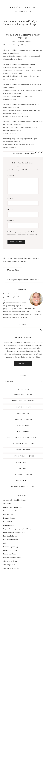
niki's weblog (23, 7)
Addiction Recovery (23, 395)
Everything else (23, 425)
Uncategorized (23, 480)
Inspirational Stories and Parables (23, 438)
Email (10, 210)
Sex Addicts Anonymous (12, 558)
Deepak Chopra (9, 518)
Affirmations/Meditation (23, 401)
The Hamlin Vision (10, 561)
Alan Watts (7, 504)
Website (10, 221)
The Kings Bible (9, 565)
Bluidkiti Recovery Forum (12, 507)
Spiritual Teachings (23, 474)
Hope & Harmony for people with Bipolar (18, 529)
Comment (11, 175)
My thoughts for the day (23, 444)
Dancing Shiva (8, 514)
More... (26, 318)
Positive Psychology (10, 547)
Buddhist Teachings (23, 419)
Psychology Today (10, 554)
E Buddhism (7, 522)
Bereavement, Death (23, 407)
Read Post (23, 363)
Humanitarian (23, 431)
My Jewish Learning (10, 540)
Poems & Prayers (23, 450)
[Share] (34, 152)
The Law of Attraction (11, 568)
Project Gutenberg (10, 550)
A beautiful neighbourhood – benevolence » (24, 280)
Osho (5, 543)
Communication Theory (11, 511)
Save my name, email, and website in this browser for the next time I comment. (22, 233)
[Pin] (41, 152)
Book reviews (23, 413)
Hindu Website (8, 525)
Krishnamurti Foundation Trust (14, 532)
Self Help (31, 153)
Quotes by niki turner (23, 462)
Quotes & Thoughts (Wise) (23, 456)
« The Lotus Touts (12, 270)
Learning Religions (10, 536)
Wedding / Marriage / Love (23, 487)
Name (10, 198)
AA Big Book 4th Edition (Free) (14, 500)
